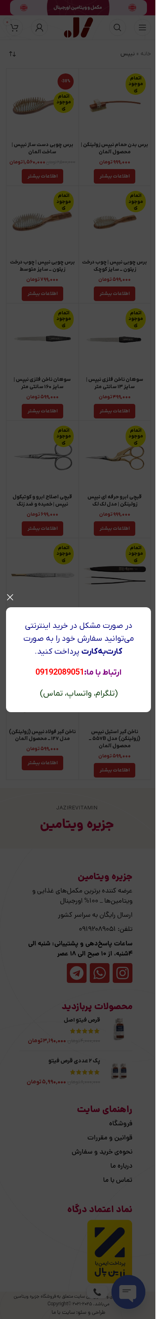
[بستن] (10, 597)
